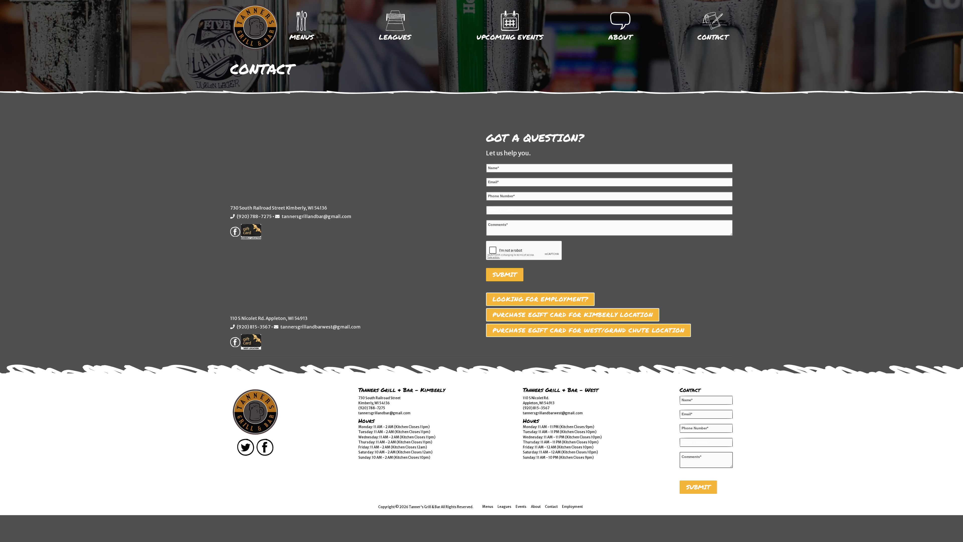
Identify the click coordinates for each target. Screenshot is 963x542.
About (620, 37)
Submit (505, 274)
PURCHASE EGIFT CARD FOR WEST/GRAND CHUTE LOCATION (588, 330)
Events (521, 507)
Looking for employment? (540, 299)
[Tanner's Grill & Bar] (255, 412)
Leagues (395, 37)
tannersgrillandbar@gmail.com (316, 216)
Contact (712, 37)
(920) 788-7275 (254, 216)
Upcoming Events (509, 37)
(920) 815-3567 (253, 327)
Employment (572, 507)
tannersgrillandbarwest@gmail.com (320, 327)
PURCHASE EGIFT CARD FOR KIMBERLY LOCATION (573, 314)
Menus (301, 37)
